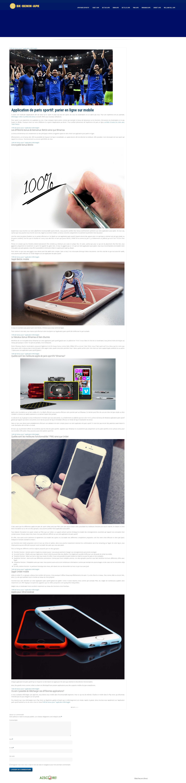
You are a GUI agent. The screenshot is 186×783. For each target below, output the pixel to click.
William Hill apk (169, 8)
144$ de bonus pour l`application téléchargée (23, 48)
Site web (12, 756)
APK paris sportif (83, 8)
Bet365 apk (106, 8)
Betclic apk (126, 8)
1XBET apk (95, 8)
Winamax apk (146, 8)
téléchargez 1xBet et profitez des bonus (23, 117)
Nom (10, 739)
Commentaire (13, 720)
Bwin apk (116, 8)
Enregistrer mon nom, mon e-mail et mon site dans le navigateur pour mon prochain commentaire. (41, 765)
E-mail (11, 748)
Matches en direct (141, 778)
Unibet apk (157, 8)
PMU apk (136, 8)
